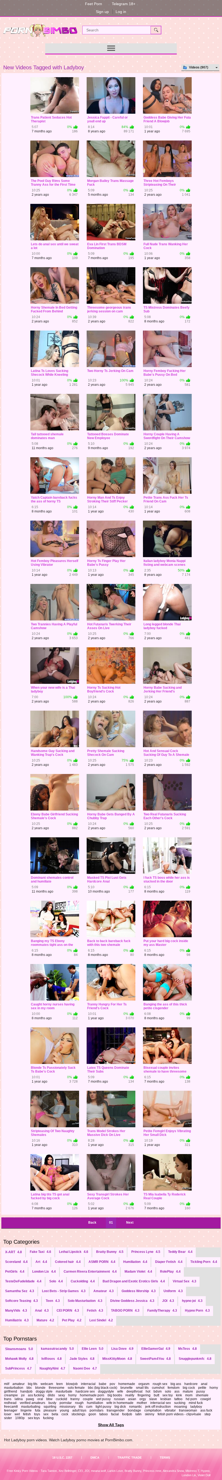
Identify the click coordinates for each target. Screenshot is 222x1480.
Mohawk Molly (19, 1359)
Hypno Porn (197, 1310)
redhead (10, 1403)
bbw (49, 1399)
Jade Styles (82, 1359)
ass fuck (206, 1410)
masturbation (13, 1388)
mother (142, 1403)
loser (7, 1414)
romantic (135, 1407)
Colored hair (68, 1262)
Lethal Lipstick (73, 1252)
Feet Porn (93, 4)
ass (176, 1391)
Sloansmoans (19, 1349)
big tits (32, 1384)
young (64, 1410)
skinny (149, 1414)
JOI (168, 1301)
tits (81, 1407)
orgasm (143, 1384)
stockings (78, 1414)
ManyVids (16, 1310)
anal (204, 1384)
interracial (88, 1384)
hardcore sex (85, 1391)
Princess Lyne (145, 1252)
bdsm (158, 1391)
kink (179, 1395)
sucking (179, 1403)
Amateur (103, 1291)
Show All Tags (111, 1425)
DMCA (94, 1457)
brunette (126, 1388)
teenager (10, 1410)
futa (37, 1410)
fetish (27, 1414)
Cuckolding (83, 1281)
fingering (144, 1395)
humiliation (95, 1403)
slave (153, 1399)
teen (59, 1384)
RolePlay (170, 1271)
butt (156, 1395)
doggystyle (106, 1391)
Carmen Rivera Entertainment (90, 1271)
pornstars (96, 1410)
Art (41, 1262)
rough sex (160, 1384)
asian (132, 1399)
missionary (68, 1407)
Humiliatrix (17, 1320)
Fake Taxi (40, 1252)
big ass (176, 1384)
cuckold (61, 1399)
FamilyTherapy (162, 1310)
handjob (26, 1391)
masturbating (30, 1407)
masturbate (64, 1391)
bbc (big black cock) (102, 1388)
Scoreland (16, 1262)
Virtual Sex (184, 1281)
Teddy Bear (180, 1252)
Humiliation (135, 1262)
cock (64, 1414)
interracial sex (160, 1403)
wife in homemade (119, 1403)
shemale (202, 1395)
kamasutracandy (57, 1349)
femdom (173, 1388)
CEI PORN (68, 1310)
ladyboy (196, 1407)
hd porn (191, 1399)
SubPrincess (18, 1368)
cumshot (158, 1388)
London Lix (44, 1271)
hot (148, 1391)
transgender (116, 1410)
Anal (42, 1310)
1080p (20, 1418)
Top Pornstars (20, 1339)
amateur (18, 1384)
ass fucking (36, 1395)
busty (52, 1403)
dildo (51, 1395)
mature (188, 1391)
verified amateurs (32, 1403)
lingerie (26, 1410)
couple (88, 1399)
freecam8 (11, 1407)
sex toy (167, 1395)
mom (188, 1395)
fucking (48, 1418)
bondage (134, 1410)
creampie (11, 1395)
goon (92, 1414)
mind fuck (196, 1403)
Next (129, 1222)
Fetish (95, 1310)
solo (168, 1391)
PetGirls (14, 1271)
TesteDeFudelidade (23, 1281)
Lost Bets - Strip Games (64, 1291)
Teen (53, 1301)
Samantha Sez (19, 1291)
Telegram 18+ (123, 4)
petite (202, 1388)
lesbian (165, 1399)
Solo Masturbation (85, 1301)
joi (23, 1395)
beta (55, 1414)
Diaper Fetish (168, 1262)
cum (89, 1407)
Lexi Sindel (101, 1320)
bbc (29, 1388)
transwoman (188, 1410)
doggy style (44, 1391)
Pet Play (71, 1320)
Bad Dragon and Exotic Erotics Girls (134, 1281)
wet (17, 1414)
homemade (126, 1384)
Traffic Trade (129, 1457)
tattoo (178, 1399)
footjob (127, 1414)
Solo (56, 1281)
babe (102, 1384)
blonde (40, 1388)
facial (115, 1414)
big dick (120, 1407)
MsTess (187, 1349)
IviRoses (51, 1359)
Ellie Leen (92, 1349)
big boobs (114, 1395)
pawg (30, 1399)
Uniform (173, 1291)
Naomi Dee (85, 1368)
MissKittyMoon (117, 1359)
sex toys (34, 1418)
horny (72, 1395)
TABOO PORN (125, 1310)
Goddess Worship (139, 1291)
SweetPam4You (155, 1359)
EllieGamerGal (155, 1349)
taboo (103, 1414)
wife (120, 1391)
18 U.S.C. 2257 (62, 1457)
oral (40, 1399)
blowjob (72, 1384)
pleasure (50, 1410)
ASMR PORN (102, 1262)
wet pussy (103, 1399)
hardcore (191, 1384)
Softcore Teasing (21, 1301)
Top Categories (21, 1242)
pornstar (66, 1403)
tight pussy (103, 1407)
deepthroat (134, 1391)
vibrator (170, 1410)
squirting (50, 1407)
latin (138, 1414)
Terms (165, 1457)
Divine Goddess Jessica (132, 1301)
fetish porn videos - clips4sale (179, 1414)
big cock (189, 1388)
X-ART (13, 1252)
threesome (56, 1388)
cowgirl (205, 1399)
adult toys (79, 1410)
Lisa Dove (122, 1349)
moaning (180, 1407)
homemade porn (92, 1395)
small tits (142, 1388)
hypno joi (192, 1301)
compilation (152, 1410)
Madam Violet (138, 1271)
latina (19, 1399)
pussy (200, 1391)
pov (112, 1384)
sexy (61, 1395)
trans (7, 1399)
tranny (75, 1399)
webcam (47, 1384)
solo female (76, 1388)
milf (6, 1384)
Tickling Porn (203, 1262)
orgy (142, 1399)
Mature (45, 1320)
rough (79, 1403)
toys (37, 1414)
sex (45, 1414)
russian (119, 1399)
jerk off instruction (158, 1407)
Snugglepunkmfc (195, 1359)
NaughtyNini (52, 1368)
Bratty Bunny (109, 1252)
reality (129, 1395)
